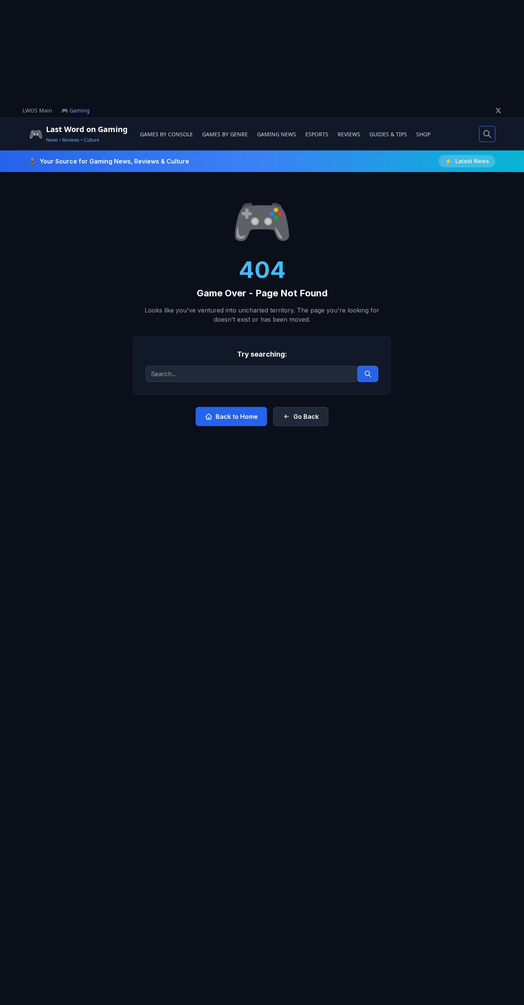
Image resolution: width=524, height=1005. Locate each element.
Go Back (306, 416)
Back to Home (237, 416)
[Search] (487, 134)
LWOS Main (37, 110)
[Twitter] (498, 110)
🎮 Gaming (75, 110)
